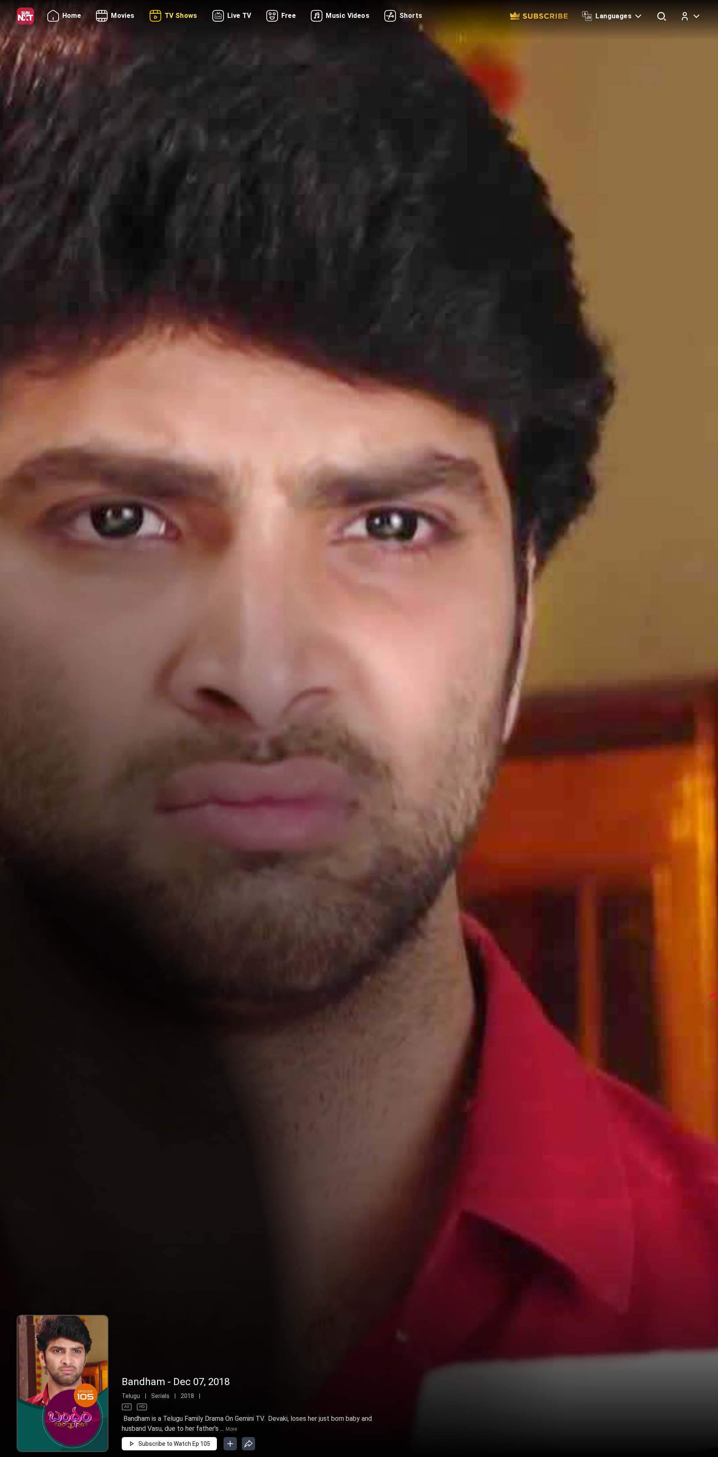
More (231, 1429)
